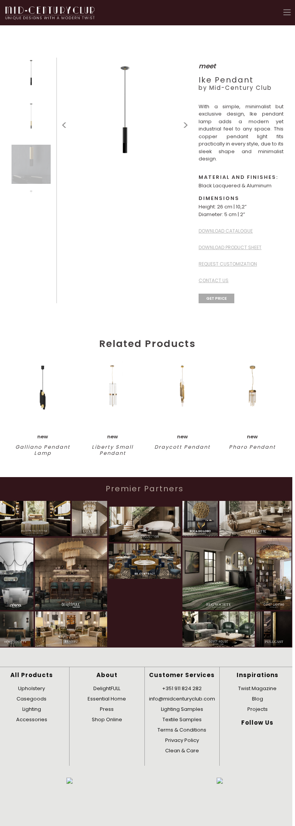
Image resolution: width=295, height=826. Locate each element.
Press (107, 709)
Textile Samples (182, 719)
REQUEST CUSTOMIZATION (228, 264)
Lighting (31, 709)
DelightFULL (106, 688)
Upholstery (31, 688)
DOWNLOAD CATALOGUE (226, 231)
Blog (257, 698)
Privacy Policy (182, 740)
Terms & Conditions (181, 729)
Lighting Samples (182, 709)
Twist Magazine (257, 688)
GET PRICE (216, 298)
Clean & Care (182, 750)
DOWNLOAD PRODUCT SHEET (230, 247)
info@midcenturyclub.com (182, 698)
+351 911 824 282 (182, 688)
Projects (257, 709)
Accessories (31, 719)
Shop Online (107, 719)
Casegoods (31, 698)
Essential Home (107, 698)
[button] (287, 12)
